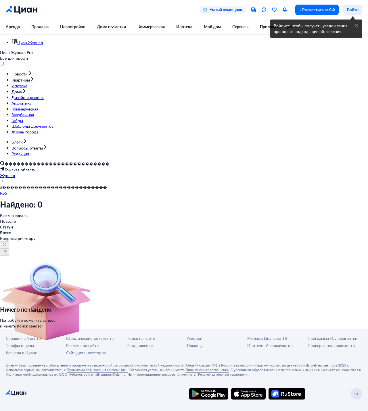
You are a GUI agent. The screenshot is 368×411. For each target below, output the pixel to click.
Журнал (7, 175)
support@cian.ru (113, 374)
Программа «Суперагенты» (333, 338)
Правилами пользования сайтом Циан (97, 369)
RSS (3, 193)
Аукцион (194, 338)
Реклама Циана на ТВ (267, 338)
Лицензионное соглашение (207, 369)
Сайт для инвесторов (86, 352)
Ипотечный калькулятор (270, 345)
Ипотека (184, 26)
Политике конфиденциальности (31, 374)
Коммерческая (151, 26)
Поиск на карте (140, 338)
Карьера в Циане (21, 352)
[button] (356, 25)
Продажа (40, 26)
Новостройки (72, 26)
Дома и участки (111, 26)
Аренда (13, 26)
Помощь (195, 345)
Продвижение (139, 345)
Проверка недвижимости (331, 345)
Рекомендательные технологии (223, 374)
